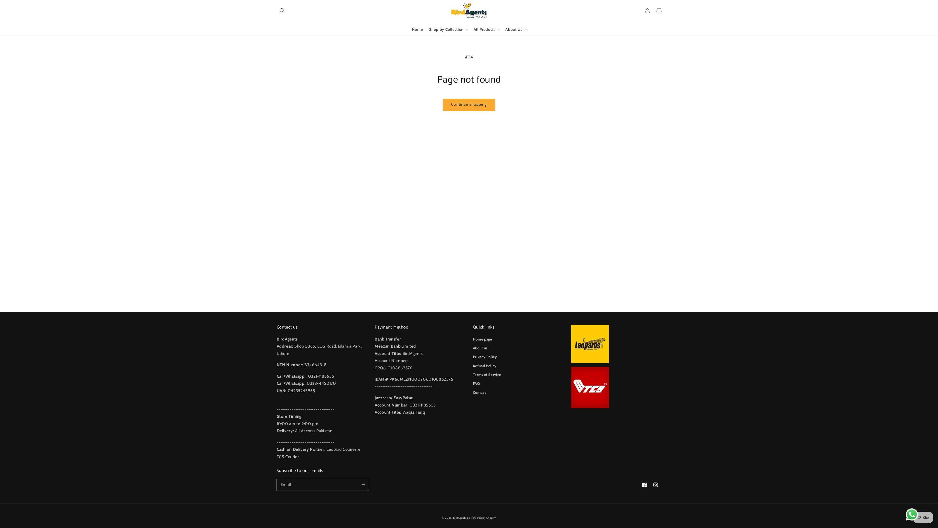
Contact (479, 392)
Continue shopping (469, 104)
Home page (482, 339)
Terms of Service (487, 375)
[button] (282, 10)
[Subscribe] (363, 484)
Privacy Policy (485, 357)
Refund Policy (485, 366)
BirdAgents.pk (461, 517)
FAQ (476, 383)
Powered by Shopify (483, 517)
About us (480, 348)
